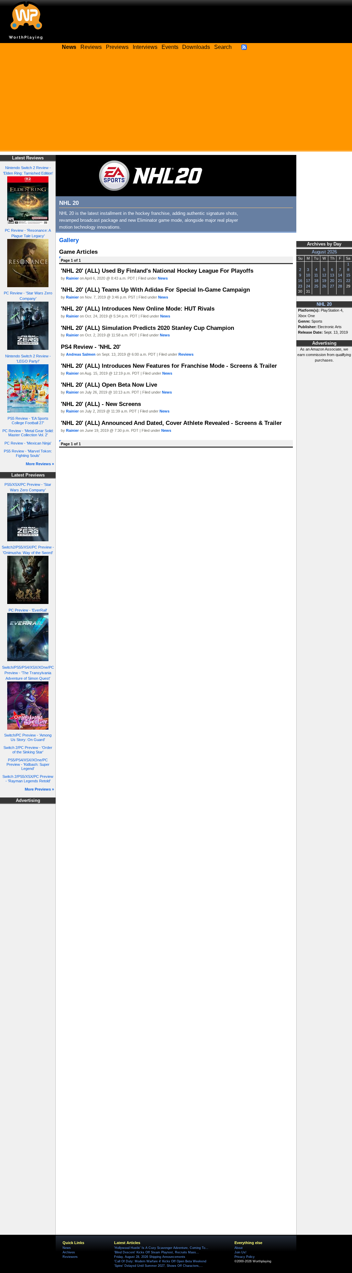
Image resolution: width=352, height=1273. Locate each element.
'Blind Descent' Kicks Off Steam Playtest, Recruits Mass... (156, 1252)
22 (348, 281)
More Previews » (39, 789)
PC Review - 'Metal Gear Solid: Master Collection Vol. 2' (28, 433)
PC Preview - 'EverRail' (28, 610)
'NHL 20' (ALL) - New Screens (101, 403)
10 (308, 275)
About (238, 1248)
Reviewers (70, 1257)
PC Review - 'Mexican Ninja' (27, 443)
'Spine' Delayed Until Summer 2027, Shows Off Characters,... (158, 1265)
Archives (69, 1252)
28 (340, 286)
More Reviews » (40, 464)
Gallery (69, 240)
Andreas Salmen (81, 354)
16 (300, 281)
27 (332, 286)
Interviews (145, 47)
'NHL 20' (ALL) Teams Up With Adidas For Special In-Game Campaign (155, 289)
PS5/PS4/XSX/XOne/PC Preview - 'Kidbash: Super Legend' (28, 764)
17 (308, 281)
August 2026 (324, 252)
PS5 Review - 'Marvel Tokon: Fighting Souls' (28, 453)
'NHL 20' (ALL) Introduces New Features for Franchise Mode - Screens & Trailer (169, 365)
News (163, 278)
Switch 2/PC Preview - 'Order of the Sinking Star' (27, 749)
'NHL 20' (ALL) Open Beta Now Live (109, 384)
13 (332, 275)
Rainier (72, 278)
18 (316, 281)
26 (324, 286)
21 (340, 281)
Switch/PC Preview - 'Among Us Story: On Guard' (28, 737)
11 (316, 275)
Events (170, 47)
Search (223, 47)
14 (340, 275)
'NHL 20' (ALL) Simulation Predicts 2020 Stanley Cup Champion (147, 327)
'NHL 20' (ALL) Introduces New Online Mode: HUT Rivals (137, 308)
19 (324, 281)
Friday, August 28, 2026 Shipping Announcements (149, 1257)
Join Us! (240, 1252)
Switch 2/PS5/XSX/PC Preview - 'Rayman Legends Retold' (27, 778)
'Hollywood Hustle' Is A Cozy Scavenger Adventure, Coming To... (161, 1248)
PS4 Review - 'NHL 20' (91, 346)
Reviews (91, 47)
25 (316, 286)
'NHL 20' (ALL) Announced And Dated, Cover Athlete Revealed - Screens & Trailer (171, 422)
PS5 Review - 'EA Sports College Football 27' (28, 420)
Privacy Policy (244, 1257)
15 (348, 275)
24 (308, 286)
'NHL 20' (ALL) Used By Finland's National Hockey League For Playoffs (157, 270)
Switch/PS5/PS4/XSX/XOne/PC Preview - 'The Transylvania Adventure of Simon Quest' (28, 672)
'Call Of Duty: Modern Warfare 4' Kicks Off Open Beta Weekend (160, 1261)
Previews (117, 47)
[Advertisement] (176, 103)
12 (324, 275)
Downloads (196, 47)
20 (332, 281)
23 (300, 286)
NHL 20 (324, 304)
